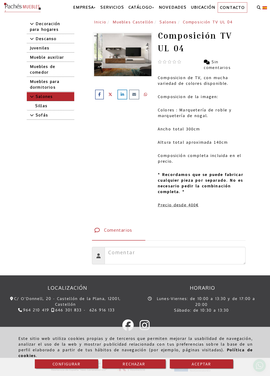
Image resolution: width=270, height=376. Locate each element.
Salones (43, 96)
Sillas (41, 105)
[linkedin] (123, 94)
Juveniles (39, 48)
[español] (264, 7)
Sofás (41, 115)
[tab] (118, 230)
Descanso (45, 38)
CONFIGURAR (66, 364)
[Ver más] (32, 23)
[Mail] (135, 94)
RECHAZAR (134, 364)
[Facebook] (100, 94)
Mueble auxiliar (47, 57)
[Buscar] (259, 7)
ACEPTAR (201, 364)
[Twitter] (111, 94)
